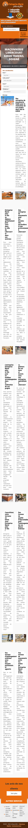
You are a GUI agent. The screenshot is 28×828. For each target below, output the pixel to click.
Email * (5, 84)
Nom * (4, 72)
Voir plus (14, 793)
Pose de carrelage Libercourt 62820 (8, 809)
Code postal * (6, 78)
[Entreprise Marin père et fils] (12, 4)
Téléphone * (6, 89)
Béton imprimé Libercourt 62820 (21, 812)
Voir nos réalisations (7, 26)
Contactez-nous (16, 826)
